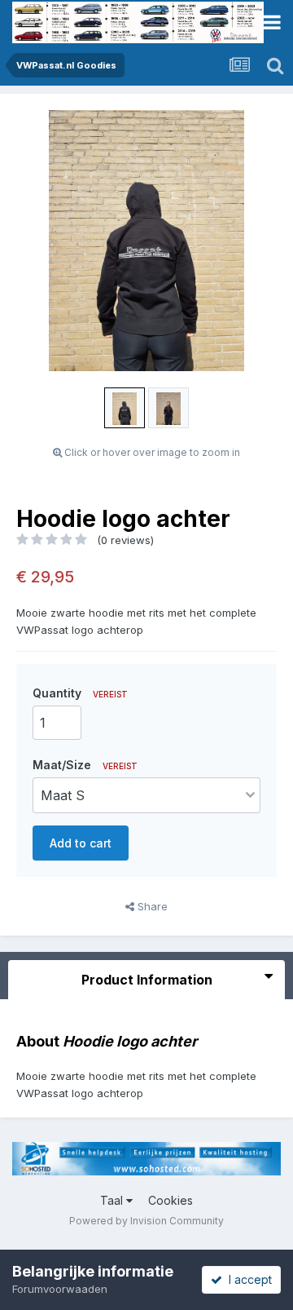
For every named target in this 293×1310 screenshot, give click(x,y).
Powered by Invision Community (146, 1221)
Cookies (170, 1200)
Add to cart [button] (81, 843)
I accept (247, 1279)
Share (151, 906)
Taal (113, 1200)
